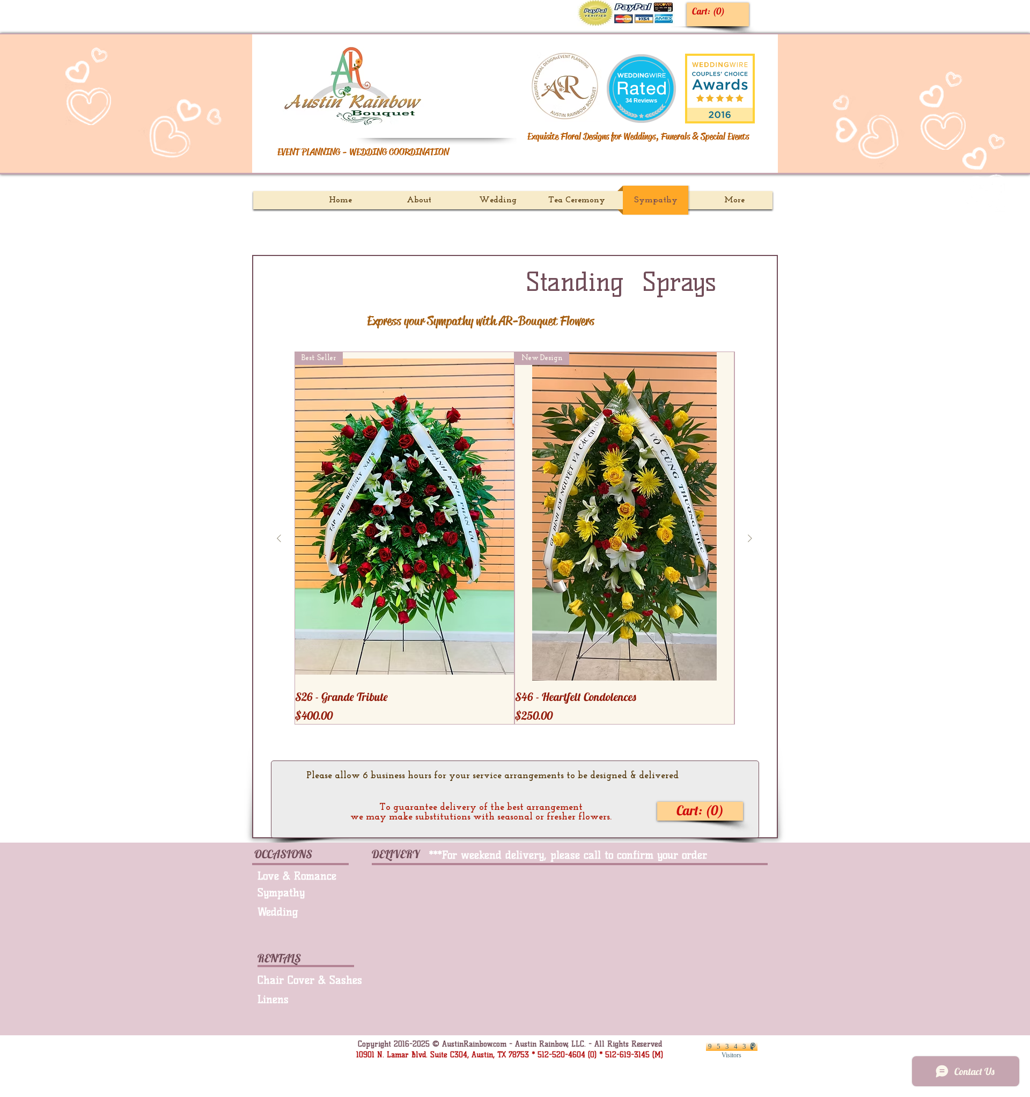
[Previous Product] (279, 538)
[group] (514, 538)
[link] (711, 11)
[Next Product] (750, 538)
